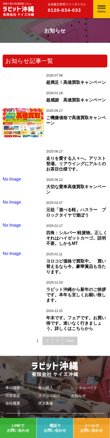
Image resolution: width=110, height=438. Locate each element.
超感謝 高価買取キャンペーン (76, 100)
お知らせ (78, 395)
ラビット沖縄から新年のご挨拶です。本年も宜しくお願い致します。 (76, 294)
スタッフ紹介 (49, 395)
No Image (12, 179)
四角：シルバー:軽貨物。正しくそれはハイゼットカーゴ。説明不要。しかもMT (76, 238)
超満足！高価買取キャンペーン (76, 82)
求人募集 (45, 403)
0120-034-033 (64, 10)
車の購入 (45, 388)
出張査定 (12, 395)
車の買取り (14, 388)
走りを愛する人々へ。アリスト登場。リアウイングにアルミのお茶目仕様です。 (76, 163)
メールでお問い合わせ (91, 427)
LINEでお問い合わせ (18, 427)
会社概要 (12, 403)
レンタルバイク (84, 388)
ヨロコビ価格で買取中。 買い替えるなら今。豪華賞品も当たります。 (76, 266)
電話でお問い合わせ (55, 427)
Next (70, 341)
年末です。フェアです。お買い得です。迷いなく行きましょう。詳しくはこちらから (76, 323)
